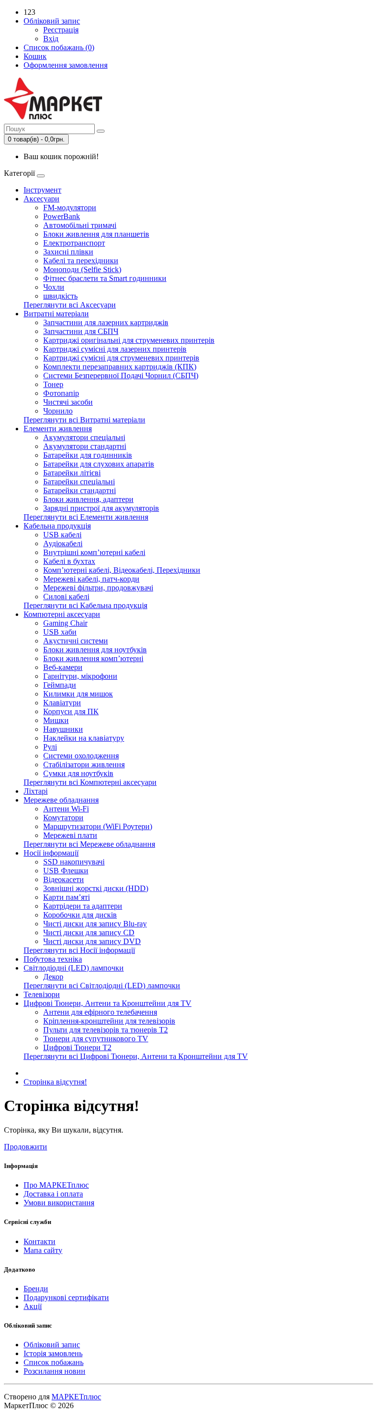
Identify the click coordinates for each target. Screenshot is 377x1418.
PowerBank (61, 216)
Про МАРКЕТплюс (56, 1185)
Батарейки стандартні (79, 490)
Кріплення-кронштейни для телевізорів (109, 1021)
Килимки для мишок (78, 694)
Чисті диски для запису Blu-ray (95, 923)
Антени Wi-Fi (66, 809)
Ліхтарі (36, 791)
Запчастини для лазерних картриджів (105, 322)
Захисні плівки (68, 252)
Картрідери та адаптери (82, 906)
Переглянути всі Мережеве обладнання (89, 844)
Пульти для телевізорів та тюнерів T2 (105, 1030)
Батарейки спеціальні (79, 481)
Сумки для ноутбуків (78, 773)
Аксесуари (41, 199)
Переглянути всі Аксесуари (70, 305)
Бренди (36, 1288)
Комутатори (63, 817)
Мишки (56, 720)
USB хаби (60, 632)
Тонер (53, 384)
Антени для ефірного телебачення (100, 1012)
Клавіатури (62, 702)
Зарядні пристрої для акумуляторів (101, 508)
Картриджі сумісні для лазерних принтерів (115, 349)
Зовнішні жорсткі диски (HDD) (95, 888)
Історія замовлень (53, 1353)
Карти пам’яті (66, 897)
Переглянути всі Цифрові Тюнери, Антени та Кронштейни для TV (136, 1056)
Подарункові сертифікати (66, 1297)
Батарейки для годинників (87, 455)
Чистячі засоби (68, 402)
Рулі (50, 747)
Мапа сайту (43, 1250)
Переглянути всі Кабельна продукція (85, 605)
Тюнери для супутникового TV (95, 1038)
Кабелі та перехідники (80, 260)
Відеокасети (63, 879)
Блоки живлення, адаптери (88, 499)
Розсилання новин (54, 1371)
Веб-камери (62, 667)
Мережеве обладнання (61, 800)
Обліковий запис (52, 1344)
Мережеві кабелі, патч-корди (91, 579)
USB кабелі (62, 534)
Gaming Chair (65, 623)
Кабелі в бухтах (69, 561)
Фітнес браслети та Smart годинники (104, 278)
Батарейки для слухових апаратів (98, 464)
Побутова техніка (53, 959)
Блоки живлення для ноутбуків (95, 649)
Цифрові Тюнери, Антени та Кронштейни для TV (107, 1003)
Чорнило (58, 411)
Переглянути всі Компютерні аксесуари (90, 782)
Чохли (53, 287)
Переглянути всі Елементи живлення (86, 517)
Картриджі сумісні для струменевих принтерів (121, 358)
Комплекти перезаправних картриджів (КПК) (119, 366)
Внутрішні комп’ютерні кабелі (94, 552)
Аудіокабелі (62, 543)
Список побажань (53, 1362)
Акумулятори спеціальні (84, 437)
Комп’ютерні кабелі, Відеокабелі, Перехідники (121, 570)
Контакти (39, 1241)
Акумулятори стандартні (84, 446)
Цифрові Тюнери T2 (77, 1047)
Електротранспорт (74, 243)
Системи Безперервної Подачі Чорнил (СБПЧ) (120, 375)
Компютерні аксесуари (62, 614)
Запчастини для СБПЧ (80, 331)
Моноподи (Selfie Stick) (82, 269)
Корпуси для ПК (71, 711)
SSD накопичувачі (74, 862)
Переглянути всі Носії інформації (79, 950)
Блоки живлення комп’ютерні (93, 658)
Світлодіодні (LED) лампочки (74, 968)
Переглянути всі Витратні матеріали (84, 420)
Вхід (50, 38)
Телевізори (42, 994)
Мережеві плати (70, 835)
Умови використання (59, 1202)
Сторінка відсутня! (55, 1082)
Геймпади (59, 685)
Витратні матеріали (56, 313)
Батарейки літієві (72, 473)
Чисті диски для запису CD (89, 932)
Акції (33, 1306)
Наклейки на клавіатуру (83, 738)
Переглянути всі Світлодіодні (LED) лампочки (102, 985)
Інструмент (42, 190)
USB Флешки (65, 870)
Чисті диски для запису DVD (92, 941)
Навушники (63, 729)
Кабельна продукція (57, 526)
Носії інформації (51, 853)
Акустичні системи (75, 641)
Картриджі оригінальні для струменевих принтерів (129, 340)
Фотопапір (61, 393)
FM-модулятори (69, 207)
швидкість (60, 296)
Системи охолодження (81, 755)
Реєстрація (61, 30)
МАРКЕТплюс (76, 1396)
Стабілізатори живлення (84, 764)
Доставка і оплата (53, 1194)
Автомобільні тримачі (79, 225)
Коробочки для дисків (80, 915)
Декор (53, 977)
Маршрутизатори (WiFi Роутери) (97, 826)
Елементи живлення (58, 428)
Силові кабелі (66, 596)
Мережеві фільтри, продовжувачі (98, 588)
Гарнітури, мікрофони (80, 676)
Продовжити (25, 1146)
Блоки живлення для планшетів (96, 234)
